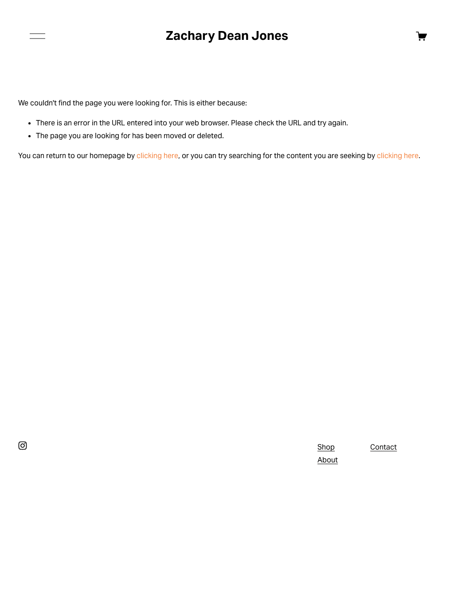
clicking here (157, 155)
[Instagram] (22, 445)
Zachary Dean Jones (227, 35)
